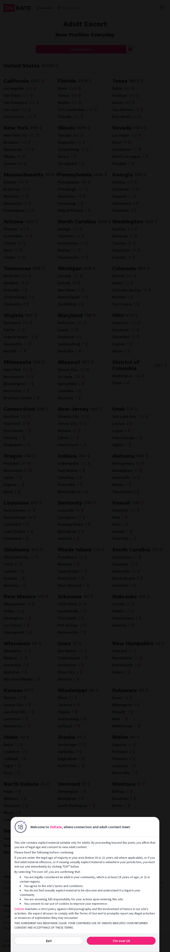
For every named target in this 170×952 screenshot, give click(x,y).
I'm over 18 (121, 941)
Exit (49, 941)
